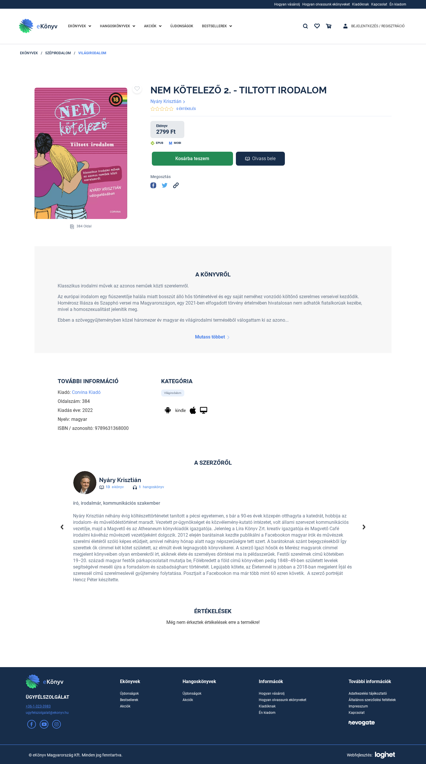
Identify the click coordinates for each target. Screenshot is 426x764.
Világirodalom (92, 53)
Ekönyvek (29, 53)
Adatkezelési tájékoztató (368, 693)
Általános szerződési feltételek (372, 700)
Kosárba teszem (192, 158)
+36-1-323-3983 (38, 706)
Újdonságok (129, 693)
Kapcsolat (357, 713)
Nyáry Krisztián (166, 101)
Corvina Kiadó (86, 392)
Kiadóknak (267, 706)
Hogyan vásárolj (272, 693)
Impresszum (358, 706)
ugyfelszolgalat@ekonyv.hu (47, 713)
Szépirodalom (58, 53)
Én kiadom (267, 713)
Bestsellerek (129, 700)
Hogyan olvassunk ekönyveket (282, 700)
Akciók (125, 706)
